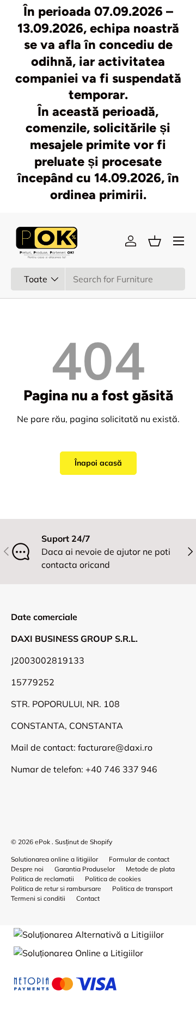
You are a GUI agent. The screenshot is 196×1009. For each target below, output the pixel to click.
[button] (155, 241)
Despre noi (27, 869)
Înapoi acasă (98, 463)
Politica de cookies (113, 879)
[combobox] (98, 279)
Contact (88, 898)
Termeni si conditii (38, 898)
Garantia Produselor (84, 869)
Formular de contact (139, 859)
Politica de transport (142, 888)
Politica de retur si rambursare (56, 888)
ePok (42, 842)
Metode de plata (150, 869)
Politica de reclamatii (42, 879)
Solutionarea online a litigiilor (54, 859)
